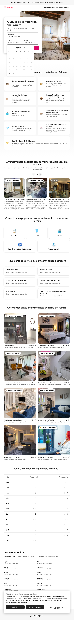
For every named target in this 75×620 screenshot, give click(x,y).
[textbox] (14, 42)
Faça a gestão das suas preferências (56, 608)
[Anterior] (33, 174)
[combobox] (23, 36)
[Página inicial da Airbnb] (8, 7)
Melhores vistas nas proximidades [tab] (48, 556)
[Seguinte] (40, 174)
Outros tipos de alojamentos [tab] (26, 556)
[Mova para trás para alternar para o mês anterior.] (9, 47)
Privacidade (33, 617)
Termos (41, 617)
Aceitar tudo (15, 607)
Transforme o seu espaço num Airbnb (56, 8)
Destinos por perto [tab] (9, 556)
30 (9, 74)
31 (13, 74)
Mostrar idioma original (55, 2)
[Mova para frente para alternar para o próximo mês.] (30, 47)
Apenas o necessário (35, 607)
